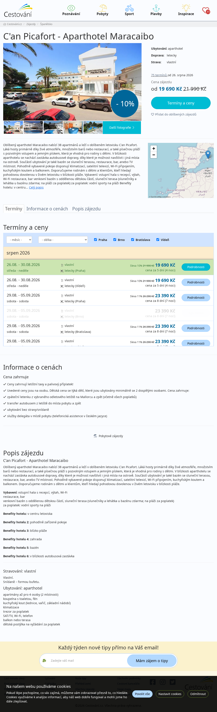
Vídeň (165, 240)
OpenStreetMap (156, 197)
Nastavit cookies (170, 694)
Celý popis (36, 187)
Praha (103, 240)
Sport (129, 13)
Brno (121, 240)
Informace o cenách (47, 209)
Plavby (156, 13)
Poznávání (71, 13)
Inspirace (186, 13)
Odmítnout (198, 694)
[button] (208, 154)
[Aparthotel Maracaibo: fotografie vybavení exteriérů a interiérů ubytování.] (72, 81)
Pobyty (102, 13)
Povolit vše (142, 694)
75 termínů (159, 75)
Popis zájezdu (86, 209)
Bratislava (143, 240)
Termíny (13, 209)
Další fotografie (120, 127)
